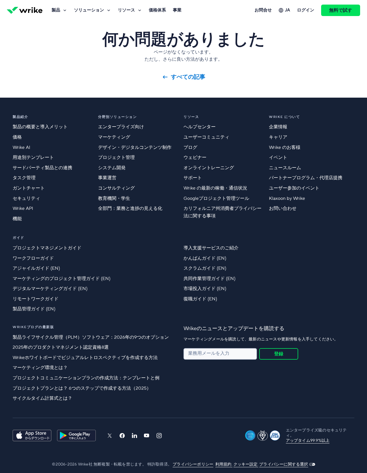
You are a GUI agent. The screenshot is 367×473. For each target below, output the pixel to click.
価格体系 (157, 10)
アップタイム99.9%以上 (308, 440)
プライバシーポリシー (193, 464)
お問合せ (263, 10)
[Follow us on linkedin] (134, 435)
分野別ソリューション (117, 117)
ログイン (305, 10)
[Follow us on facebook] (122, 436)
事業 (177, 10)
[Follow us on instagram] (159, 436)
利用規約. (224, 464)
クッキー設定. (245, 464)
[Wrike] (24, 10)
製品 (56, 10)
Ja (287, 10)
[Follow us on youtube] (146, 435)
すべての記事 (188, 77)
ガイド (18, 238)
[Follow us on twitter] (109, 436)
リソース (126, 10)
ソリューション (89, 10)
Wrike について (284, 117)
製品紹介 (20, 117)
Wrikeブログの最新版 (33, 327)
